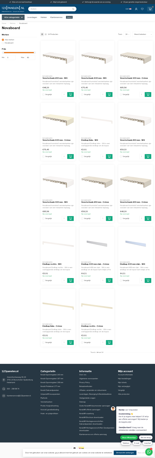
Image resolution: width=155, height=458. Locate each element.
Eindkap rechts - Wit (52, 264)
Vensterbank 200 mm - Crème (134, 202)
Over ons (82, 375)
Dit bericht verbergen (125, 453)
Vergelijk (48, 94)
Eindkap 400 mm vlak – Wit (132, 264)
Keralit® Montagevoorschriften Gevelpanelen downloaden (96, 429)
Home (4, 23)
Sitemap (82, 402)
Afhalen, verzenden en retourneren (92, 390)
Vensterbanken (46, 402)
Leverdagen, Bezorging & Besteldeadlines (95, 394)
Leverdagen (32, 17)
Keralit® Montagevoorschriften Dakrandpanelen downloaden (91, 422)
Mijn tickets (122, 382)
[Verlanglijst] (142, 9)
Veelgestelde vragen (87, 398)
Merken (44, 17)
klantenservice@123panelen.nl (19, 396)
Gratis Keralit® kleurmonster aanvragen (94, 406)
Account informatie (125, 375)
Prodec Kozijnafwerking (49, 406)
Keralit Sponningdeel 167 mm (52, 378)
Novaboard (23, 23)
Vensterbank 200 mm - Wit (55, 78)
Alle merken (9, 40)
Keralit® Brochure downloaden (91, 417)
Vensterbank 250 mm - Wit (132, 140)
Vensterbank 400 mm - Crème (57, 140)
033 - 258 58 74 (13, 389)
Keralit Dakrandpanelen (50, 390)
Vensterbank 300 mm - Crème (134, 78)
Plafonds (44, 398)
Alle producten (124, 394)
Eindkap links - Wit (89, 140)
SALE (69, 17)
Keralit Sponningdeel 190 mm (52, 382)
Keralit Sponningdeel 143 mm (52, 375)
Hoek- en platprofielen (49, 413)
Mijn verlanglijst (124, 386)
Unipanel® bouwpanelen (50, 394)
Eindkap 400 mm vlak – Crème (95, 264)
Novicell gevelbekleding (50, 409)
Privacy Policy (84, 382)
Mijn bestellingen (124, 378)
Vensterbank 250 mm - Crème (95, 202)
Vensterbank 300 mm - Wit (55, 202)
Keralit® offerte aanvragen (89, 409)
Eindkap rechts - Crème (92, 326)
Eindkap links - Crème (52, 326)
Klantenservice (56, 17)
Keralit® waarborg (86, 413)
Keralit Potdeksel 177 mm (50, 386)
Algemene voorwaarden (88, 378)
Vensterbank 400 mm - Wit (94, 78)
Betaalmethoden (85, 386)
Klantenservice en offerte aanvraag (93, 434)
